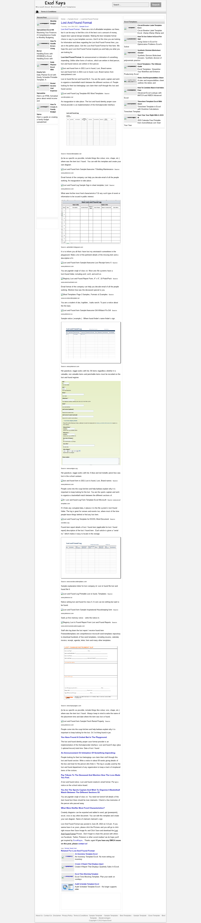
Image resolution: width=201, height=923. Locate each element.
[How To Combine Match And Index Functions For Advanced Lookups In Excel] (130, 90)
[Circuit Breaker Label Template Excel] (130, 27)
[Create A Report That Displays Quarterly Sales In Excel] (68, 866)
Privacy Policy (67, 916)
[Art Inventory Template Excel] (68, 856)
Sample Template (95, 916)
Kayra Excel (107, 920)
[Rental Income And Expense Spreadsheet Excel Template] (43, 85)
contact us (82, 844)
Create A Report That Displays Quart (89, 864)
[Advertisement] (47, 173)
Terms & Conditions (48, 12)
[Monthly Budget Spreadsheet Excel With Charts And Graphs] (43, 23)
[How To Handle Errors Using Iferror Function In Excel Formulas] (43, 43)
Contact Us (48, 916)
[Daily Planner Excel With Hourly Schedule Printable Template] (43, 64)
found (71, 848)
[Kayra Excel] (55, 8)
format (67, 848)
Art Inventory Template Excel (86, 854)
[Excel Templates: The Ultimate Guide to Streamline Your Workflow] (130, 66)
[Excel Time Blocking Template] (68, 876)
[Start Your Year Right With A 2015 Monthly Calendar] (130, 117)
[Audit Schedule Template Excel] (68, 890)
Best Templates (125, 916)
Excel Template (154, 916)
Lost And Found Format (70, 29)
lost (75, 848)
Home (63, 19)
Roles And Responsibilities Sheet (151, 78)
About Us (39, 916)
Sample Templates (111, 916)
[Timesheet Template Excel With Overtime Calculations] (130, 103)
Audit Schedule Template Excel (87, 884)
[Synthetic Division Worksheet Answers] (130, 52)
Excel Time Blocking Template (86, 874)
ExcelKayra (77, 840)
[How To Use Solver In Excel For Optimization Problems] (130, 39)
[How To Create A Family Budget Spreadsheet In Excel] (43, 106)
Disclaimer (57, 916)
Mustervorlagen (104, 918)
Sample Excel (73, 19)
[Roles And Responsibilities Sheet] (130, 82)
